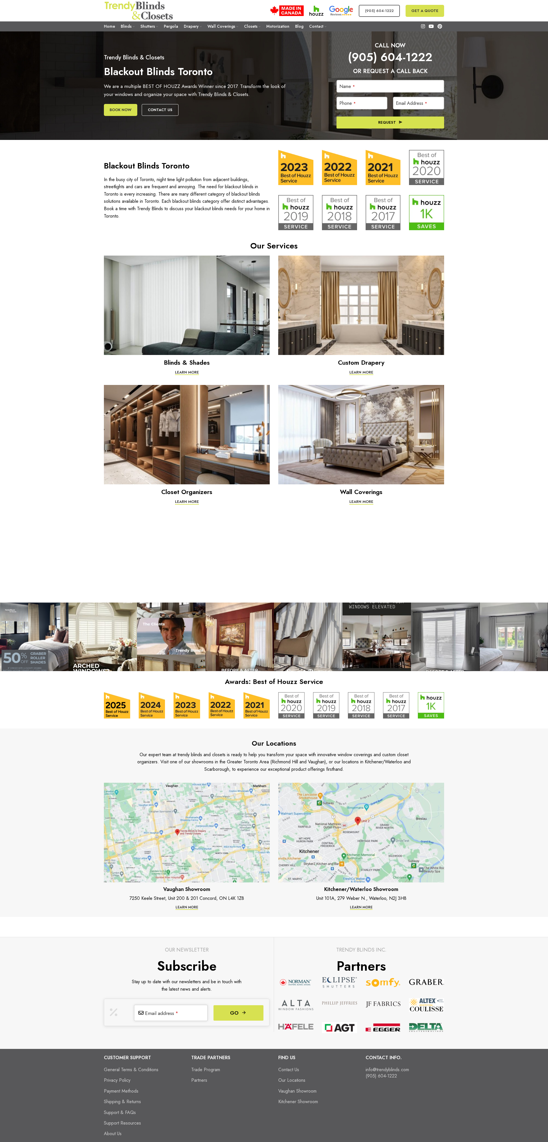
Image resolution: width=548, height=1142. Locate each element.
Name (347, 86)
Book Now (121, 110)
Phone (347, 103)
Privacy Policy (117, 1080)
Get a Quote (424, 10)
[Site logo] (138, 10)
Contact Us (160, 110)
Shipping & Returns (122, 1102)
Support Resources (122, 1123)
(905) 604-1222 (379, 10)
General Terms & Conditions (131, 1070)
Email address (161, 1013)
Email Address (411, 103)
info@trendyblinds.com (387, 1069)
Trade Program (205, 1070)
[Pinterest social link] (440, 26)
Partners (199, 1080)
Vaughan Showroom (297, 1091)
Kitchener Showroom (298, 1102)
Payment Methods (121, 1091)
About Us (113, 1134)
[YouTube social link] (431, 26)
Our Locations (291, 1080)
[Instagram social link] (423, 26)
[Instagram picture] (34, 637)
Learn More (187, 372)
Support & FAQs (120, 1112)
